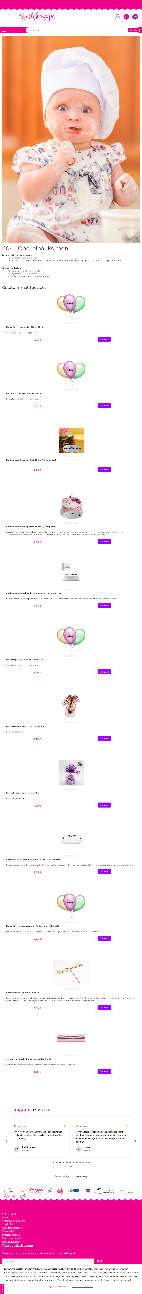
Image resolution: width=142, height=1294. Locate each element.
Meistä (5, 1217)
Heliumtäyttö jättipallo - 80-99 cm (23, 393)
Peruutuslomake (11, 1241)
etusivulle (35, 271)
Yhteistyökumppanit (13, 1221)
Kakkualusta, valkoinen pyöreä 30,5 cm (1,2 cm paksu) (33, 859)
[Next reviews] (135, 1141)
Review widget (62, 1176)
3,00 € (37, 672)
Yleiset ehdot (9, 1231)
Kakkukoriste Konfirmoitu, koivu (22, 992)
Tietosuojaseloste (11, 1238)
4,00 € (38, 339)
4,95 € (37, 606)
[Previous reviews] (6, 1141)
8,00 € (38, 938)
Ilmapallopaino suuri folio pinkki (22, 793)
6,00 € (38, 406)
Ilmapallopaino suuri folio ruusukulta (25, 726)
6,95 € (37, 1008)
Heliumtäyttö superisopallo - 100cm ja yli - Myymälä (32, 926)
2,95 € (37, 542)
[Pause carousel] (71, 1166)
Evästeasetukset (11, 1234)
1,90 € (37, 1072)
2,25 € (37, 470)
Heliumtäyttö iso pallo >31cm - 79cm (24, 327)
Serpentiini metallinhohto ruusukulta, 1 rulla (28, 1059)
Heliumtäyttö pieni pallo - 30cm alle (24, 660)
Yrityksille (7, 1224)
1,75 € (37, 739)
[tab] (53, 1162)
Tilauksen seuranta (12, 1227)
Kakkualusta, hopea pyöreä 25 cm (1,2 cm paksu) (31, 460)
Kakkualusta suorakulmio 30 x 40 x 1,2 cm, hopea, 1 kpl (34, 593)
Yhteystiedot (9, 1214)
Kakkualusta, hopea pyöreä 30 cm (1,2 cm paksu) (31, 526)
